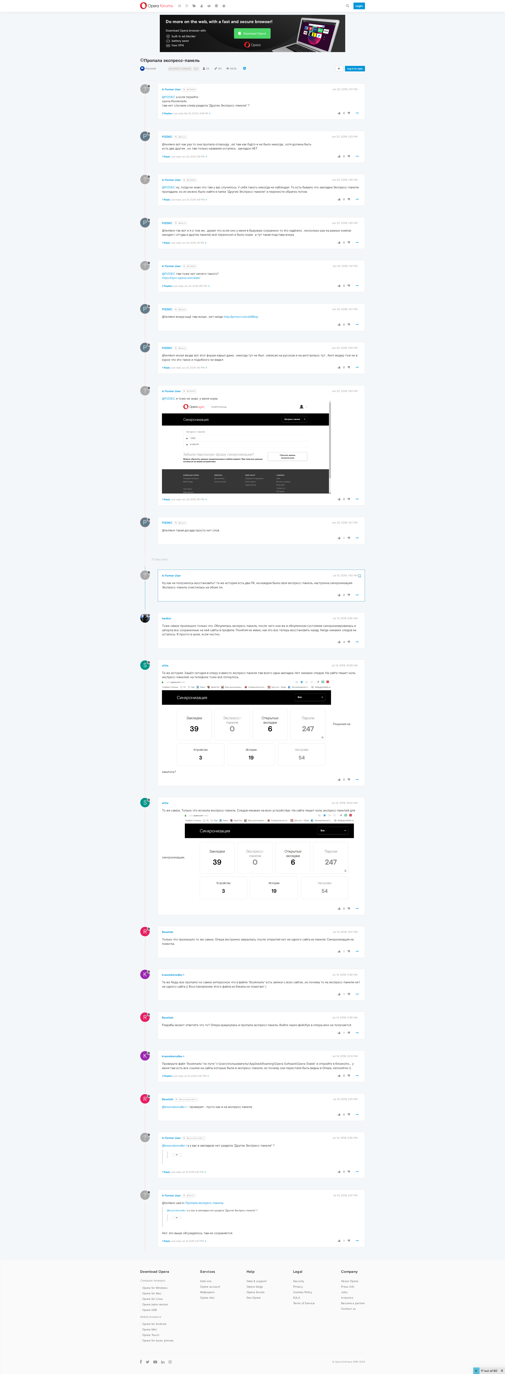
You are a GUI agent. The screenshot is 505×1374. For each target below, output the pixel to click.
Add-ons (205, 1281)
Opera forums (256, 1292)
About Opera (349, 1281)
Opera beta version (155, 1304)
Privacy (298, 1286)
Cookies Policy (302, 1292)
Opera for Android (154, 1323)
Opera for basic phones (158, 1340)
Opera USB (149, 1309)
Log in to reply (355, 68)
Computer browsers (152, 1280)
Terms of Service (304, 1303)
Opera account (210, 1286)
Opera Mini (149, 1329)
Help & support (257, 1281)
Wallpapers (207, 1292)
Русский (151, 68)
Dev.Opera (254, 1297)
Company (349, 1271)
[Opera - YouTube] (155, 1361)
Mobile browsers (150, 1317)
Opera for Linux (152, 1298)
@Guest (182, 137)
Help (250, 1271)
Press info (347, 1286)
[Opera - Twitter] (147, 1361)
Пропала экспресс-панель (204, 1203)
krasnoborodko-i (173, 974)
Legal (298, 1271)
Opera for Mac (152, 1293)
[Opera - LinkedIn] (162, 1361)
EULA (296, 1297)
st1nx (165, 665)
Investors (347, 1297)
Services (207, 1271)
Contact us (348, 1308)
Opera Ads (207, 1297)
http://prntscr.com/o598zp (241, 316)
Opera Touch (150, 1335)
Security (298, 1281)
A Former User (171, 89)
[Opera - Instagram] (170, 1361)
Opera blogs (255, 1286)
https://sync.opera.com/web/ (181, 277)
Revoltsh (167, 932)
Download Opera (254, 33)
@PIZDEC (191, 90)
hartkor (166, 618)
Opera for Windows (154, 1287)
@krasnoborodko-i (188, 1099)
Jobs (344, 1292)
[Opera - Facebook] (141, 1361)
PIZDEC (167, 136)
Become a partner (353, 1303)
